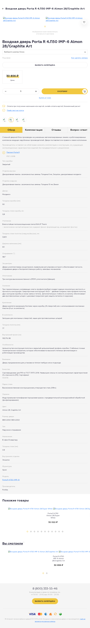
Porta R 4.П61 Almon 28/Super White (53, 515)
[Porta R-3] (3, 8)
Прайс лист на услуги (15, 110)
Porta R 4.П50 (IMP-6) (11, 480)
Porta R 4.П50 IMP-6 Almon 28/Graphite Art (58, 558)
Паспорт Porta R (13, 152)
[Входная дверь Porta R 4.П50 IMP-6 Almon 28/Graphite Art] (23, 19)
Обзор (11, 129)
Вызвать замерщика (45, 65)
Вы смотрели (12, 543)
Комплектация (33, 129)
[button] (12, 77)
